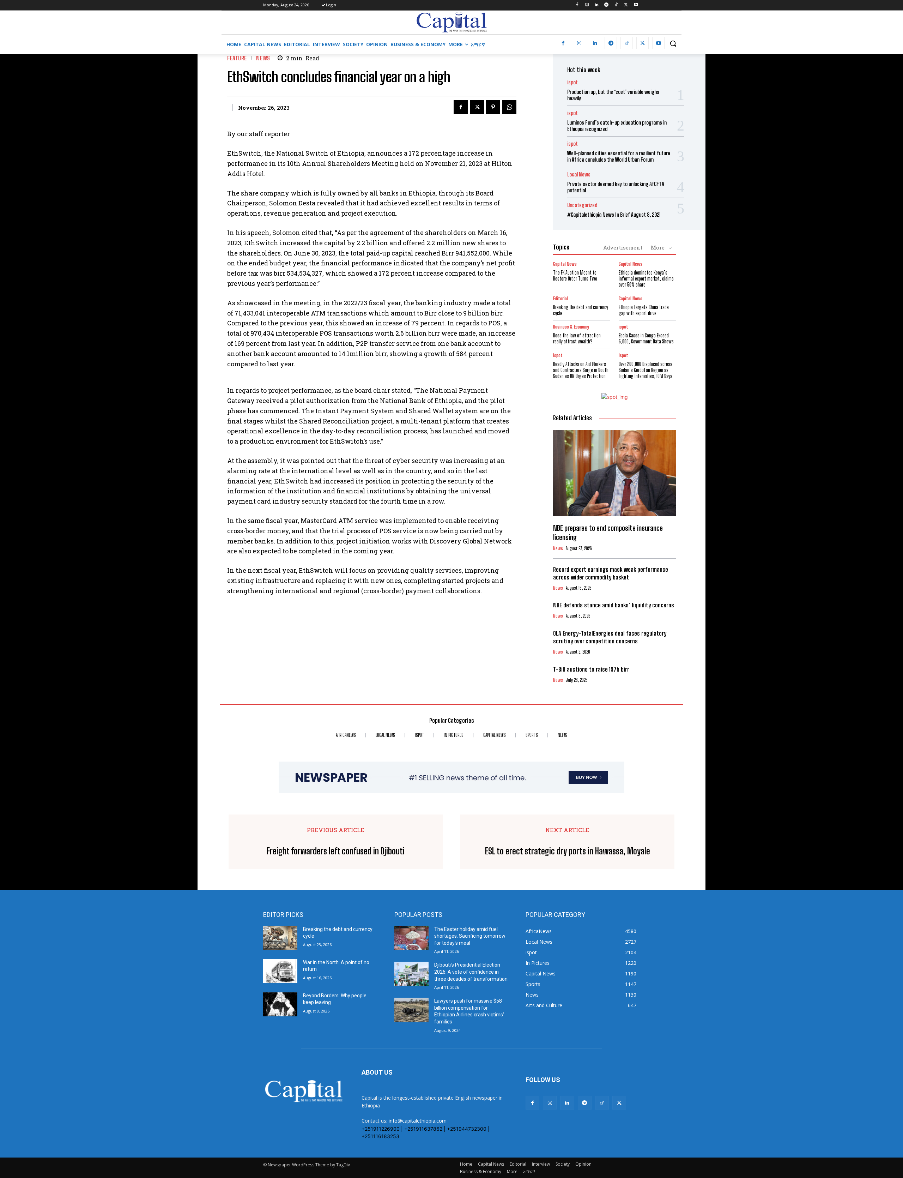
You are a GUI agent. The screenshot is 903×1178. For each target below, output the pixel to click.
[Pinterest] (493, 107)
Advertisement (622, 247)
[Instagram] (587, 5)
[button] (673, 43)
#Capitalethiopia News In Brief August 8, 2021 (614, 214)
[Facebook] (577, 5)
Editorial (560, 298)
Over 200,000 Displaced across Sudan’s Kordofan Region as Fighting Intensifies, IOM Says (645, 370)
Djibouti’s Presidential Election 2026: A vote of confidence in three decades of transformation (471, 971)
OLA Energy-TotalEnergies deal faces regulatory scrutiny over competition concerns (609, 637)
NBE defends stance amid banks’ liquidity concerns (613, 605)
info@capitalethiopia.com (418, 1120)
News (263, 58)
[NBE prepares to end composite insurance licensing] (614, 473)
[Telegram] (606, 5)
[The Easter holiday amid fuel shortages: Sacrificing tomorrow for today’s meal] (411, 938)
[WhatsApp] (509, 107)
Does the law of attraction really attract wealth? (577, 338)
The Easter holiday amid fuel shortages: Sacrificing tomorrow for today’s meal (469, 936)
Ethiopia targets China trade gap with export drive (644, 310)
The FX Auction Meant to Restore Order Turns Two (575, 276)
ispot (572, 82)
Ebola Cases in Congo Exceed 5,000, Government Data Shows (646, 338)
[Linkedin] (597, 5)
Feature (237, 58)
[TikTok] (616, 5)
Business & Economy (571, 327)
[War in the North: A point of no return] (280, 971)
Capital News (565, 264)
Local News (578, 174)
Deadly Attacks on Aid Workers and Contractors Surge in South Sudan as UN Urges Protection (580, 370)
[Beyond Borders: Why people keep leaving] (280, 1004)
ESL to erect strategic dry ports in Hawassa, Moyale (567, 851)
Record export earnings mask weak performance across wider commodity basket (610, 573)
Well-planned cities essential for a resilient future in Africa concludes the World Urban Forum (618, 156)
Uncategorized (582, 205)
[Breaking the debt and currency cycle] (280, 938)
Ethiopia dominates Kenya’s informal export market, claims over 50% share (646, 279)
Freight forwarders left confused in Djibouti (336, 851)
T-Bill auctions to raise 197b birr (591, 669)
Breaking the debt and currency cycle (580, 310)
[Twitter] (626, 5)
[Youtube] (636, 5)
